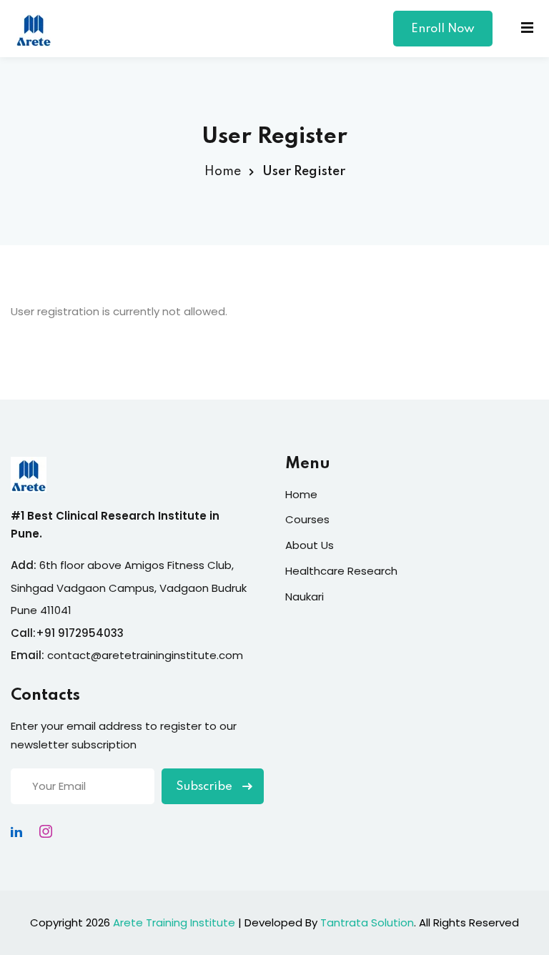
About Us (309, 545)
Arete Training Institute (174, 922)
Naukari (304, 596)
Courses (307, 519)
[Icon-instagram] (46, 831)
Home (222, 171)
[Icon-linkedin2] (16, 831)
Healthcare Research (341, 570)
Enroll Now (443, 29)
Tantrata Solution (367, 922)
